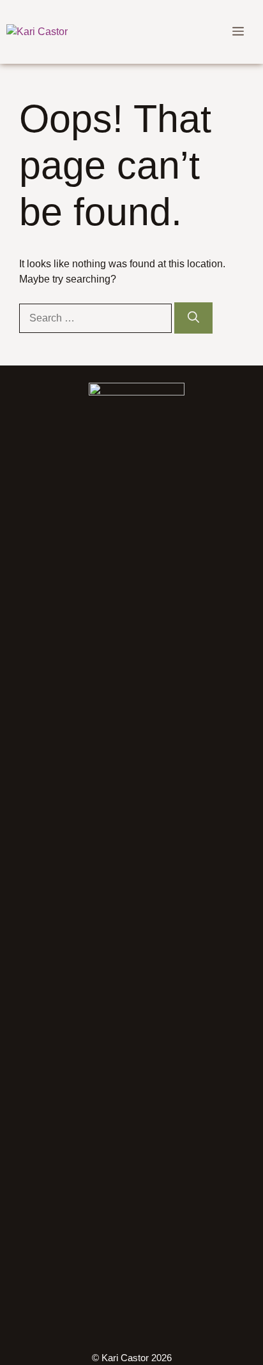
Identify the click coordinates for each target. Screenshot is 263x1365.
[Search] (193, 318)
